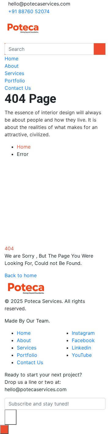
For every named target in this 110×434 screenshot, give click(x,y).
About (12, 66)
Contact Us (18, 88)
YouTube (82, 355)
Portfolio (15, 80)
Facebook (83, 340)
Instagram (83, 333)
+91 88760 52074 (29, 11)
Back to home (21, 275)
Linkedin (81, 348)
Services (14, 73)
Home (11, 58)
